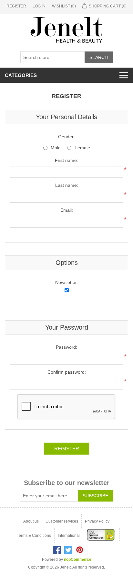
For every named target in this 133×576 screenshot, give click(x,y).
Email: (66, 210)
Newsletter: (66, 282)
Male (56, 147)
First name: (66, 160)
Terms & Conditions (34, 535)
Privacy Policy (97, 521)
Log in (39, 6)
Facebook (57, 550)
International (69, 535)
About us (31, 521)
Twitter (68, 550)
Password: (66, 347)
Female (82, 147)
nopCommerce (77, 559)
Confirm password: (66, 372)
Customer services (62, 521)
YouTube (80, 550)
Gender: (66, 136)
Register (16, 6)
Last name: (66, 185)
